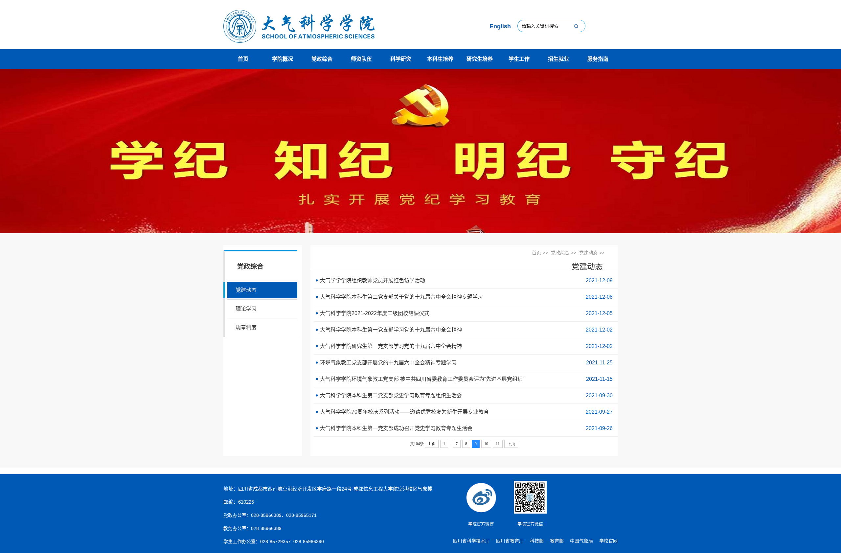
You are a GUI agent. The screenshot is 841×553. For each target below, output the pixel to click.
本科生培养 (440, 59)
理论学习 (246, 308)
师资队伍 (361, 59)
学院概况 (282, 59)
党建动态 (246, 290)
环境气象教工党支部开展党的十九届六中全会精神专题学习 (466, 362)
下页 (511, 444)
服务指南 (597, 59)
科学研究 (400, 59)
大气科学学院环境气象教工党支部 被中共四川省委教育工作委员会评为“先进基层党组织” (466, 379)
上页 (432, 444)
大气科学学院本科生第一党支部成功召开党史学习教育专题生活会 (466, 428)
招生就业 (558, 59)
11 (498, 444)
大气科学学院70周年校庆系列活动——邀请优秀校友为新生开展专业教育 (466, 412)
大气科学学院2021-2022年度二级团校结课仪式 (466, 313)
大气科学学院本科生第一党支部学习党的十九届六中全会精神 (466, 330)
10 (486, 444)
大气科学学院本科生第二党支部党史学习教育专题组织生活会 (466, 395)
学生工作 (519, 59)
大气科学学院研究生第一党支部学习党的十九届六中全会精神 (466, 346)
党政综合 (321, 59)
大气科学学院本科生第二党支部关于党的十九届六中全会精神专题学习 (466, 297)
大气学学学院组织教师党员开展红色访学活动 (466, 280)
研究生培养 (479, 59)
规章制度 (246, 327)
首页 (243, 59)
